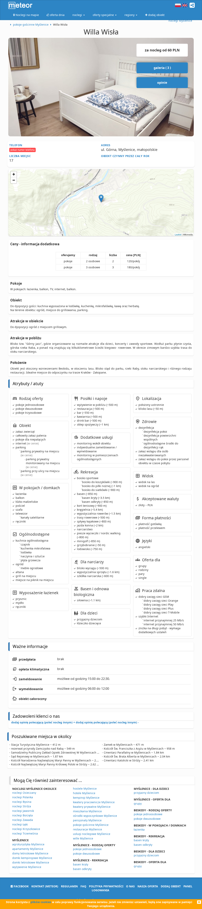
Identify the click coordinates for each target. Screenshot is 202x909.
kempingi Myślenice (86, 797)
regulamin (69, 886)
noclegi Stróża (21, 806)
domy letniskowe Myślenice (30, 853)
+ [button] (13, 174)
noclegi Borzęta (22, 815)
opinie (162, 82)
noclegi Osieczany (24, 793)
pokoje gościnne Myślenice (90, 825)
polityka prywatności (106, 886)
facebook (21, 886)
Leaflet (178, 234)
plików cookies (41, 902)
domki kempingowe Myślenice (32, 858)
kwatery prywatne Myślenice (91, 807)
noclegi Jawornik (23, 811)
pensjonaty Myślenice (87, 820)
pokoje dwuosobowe (86, 853)
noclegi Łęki (20, 824)
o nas (130, 886)
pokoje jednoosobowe (87, 849)
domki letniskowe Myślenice (30, 862)
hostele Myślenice (85, 788)
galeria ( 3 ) (162, 68)
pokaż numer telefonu (22, 150)
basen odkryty (82, 869)
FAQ (83, 886)
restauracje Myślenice (87, 829)
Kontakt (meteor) (44, 886)
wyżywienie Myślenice (26, 867)
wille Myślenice (83, 838)
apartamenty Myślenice (27, 849)
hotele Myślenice (84, 793)
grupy (138, 803)
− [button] (13, 180)
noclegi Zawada (22, 820)
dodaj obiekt (171, 886)
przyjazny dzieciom (146, 793)
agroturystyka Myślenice (28, 844)
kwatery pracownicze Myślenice (94, 802)
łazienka (139, 829)
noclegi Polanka (22, 797)
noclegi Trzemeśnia (25, 833)
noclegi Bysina (21, 802)
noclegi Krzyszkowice (26, 829)
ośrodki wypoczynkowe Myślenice (95, 816)
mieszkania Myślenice (87, 811)
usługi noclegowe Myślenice (91, 834)
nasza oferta (147, 886)
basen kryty (80, 864)
